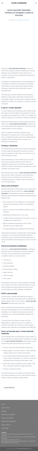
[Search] (36, 3)
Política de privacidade (8, 421)
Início (3, 404)
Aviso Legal (4, 428)
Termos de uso (6, 425)
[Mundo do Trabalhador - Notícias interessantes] (19, 3)
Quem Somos (5, 408)
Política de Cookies (7, 418)
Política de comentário (8, 414)
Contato (3, 411)
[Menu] (2, 3)
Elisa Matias (25, 20)
